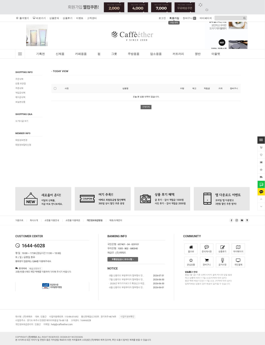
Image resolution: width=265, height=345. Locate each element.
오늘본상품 (20, 102)
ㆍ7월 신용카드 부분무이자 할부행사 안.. (125, 279)
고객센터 (92, 18)
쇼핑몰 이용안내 (52, 220)
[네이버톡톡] (261, 184)
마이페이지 (206, 18)
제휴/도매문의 (115, 220)
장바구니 (189, 18)
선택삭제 (146, 107)
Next (48, 36)
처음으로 (19, 220)
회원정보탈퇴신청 (23, 145)
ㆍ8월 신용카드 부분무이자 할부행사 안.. (125, 275)
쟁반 (198, 53)
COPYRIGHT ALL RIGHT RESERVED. (37, 337)
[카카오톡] (261, 191)
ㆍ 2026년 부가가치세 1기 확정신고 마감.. (126, 283)
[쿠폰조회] (261, 162)
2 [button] (38, 47)
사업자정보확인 (127, 316)
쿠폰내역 (19, 88)
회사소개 (34, 220)
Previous (25, 36)
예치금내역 (20, 97)
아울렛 (215, 53)
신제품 (60, 53)
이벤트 (79, 18)
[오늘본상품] (261, 169)
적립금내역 (20, 93)
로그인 (162, 18)
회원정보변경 (21, 140)
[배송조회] (261, 177)
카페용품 (81, 53)
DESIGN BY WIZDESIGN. (71, 337)
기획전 (40, 53)
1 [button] (34, 47)
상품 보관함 (20, 84)
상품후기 (67, 18)
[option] (37, 35)
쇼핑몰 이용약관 (73, 220)
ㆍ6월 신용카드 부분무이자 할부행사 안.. (125, 287)
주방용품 (133, 53)
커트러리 (178, 53)
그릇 (114, 53)
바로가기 (41, 18)
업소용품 (156, 53)
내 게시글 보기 (21, 121)
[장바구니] (261, 147)
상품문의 (54, 18)
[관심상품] (261, 154)
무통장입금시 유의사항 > (123, 259)
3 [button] (40, 47)
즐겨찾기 (24, 18)
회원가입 (174, 18)
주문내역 (19, 79)
